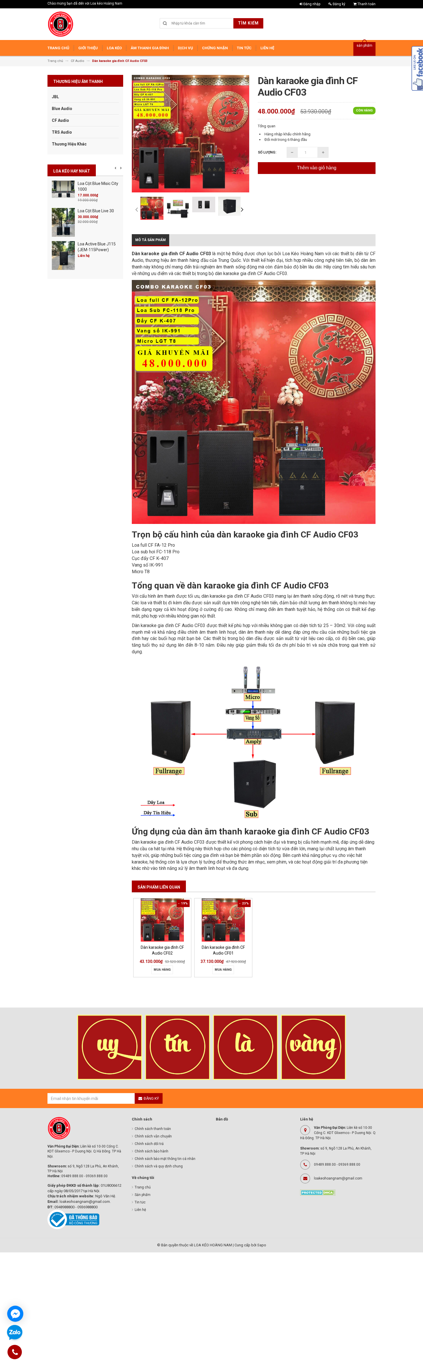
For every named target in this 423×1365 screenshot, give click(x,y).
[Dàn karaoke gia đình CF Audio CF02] (162, 920)
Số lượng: (267, 152)
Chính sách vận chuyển (153, 1136)
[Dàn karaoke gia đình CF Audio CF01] (223, 920)
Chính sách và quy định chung (159, 1166)
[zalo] (14, 1333)
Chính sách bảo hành (151, 1151)
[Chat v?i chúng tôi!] (15, 1314)
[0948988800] (15, 1353)
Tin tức (140, 1202)
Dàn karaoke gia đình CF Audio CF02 (162, 950)
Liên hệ (140, 1210)
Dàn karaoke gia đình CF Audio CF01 (223, 950)
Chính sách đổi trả (149, 1144)
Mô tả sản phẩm (150, 240)
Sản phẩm (142, 1195)
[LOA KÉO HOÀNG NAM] (60, 24)
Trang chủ (143, 1187)
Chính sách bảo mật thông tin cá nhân (165, 1159)
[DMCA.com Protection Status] (318, 1192)
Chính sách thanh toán (153, 1129)
